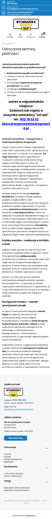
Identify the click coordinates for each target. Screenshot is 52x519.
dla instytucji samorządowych (20, 13)
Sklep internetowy (23, 516)
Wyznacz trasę (15, 438)
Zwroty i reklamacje (12, 476)
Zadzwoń (12, 2)
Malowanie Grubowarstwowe (16, 490)
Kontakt (7, 456)
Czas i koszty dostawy (13, 473)
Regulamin (8, 461)
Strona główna (8, 43)
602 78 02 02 (29, 119)
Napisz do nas (22, 8)
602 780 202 (19, 400)
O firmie (7, 454)
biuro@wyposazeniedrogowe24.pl (18, 409)
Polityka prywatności (13, 459)
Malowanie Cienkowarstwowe (17, 488)
